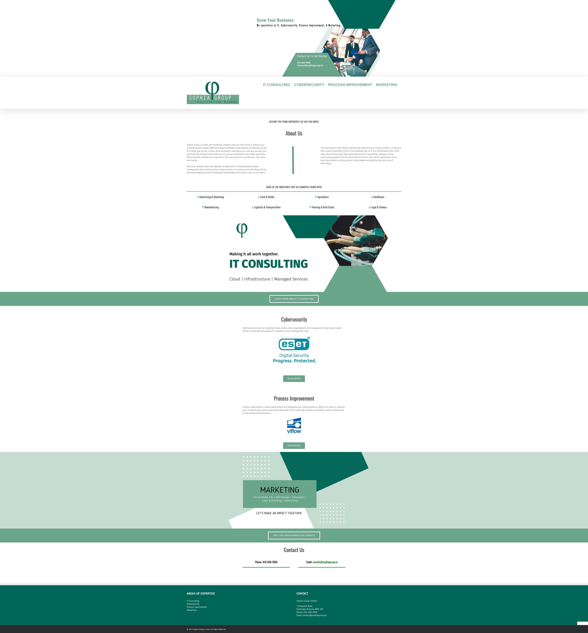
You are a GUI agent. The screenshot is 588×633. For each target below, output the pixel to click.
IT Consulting (193, 600)
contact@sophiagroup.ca (325, 562)
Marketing (191, 610)
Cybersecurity (193, 604)
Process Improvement (197, 607)
